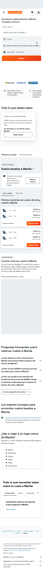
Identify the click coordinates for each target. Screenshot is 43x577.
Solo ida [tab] (19, 193)
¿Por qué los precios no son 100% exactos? (16, 565)
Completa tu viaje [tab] (33, 493)
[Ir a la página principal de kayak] (15, 12)
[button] (3, 12)
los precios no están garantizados (20, 550)
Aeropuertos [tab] (10, 493)
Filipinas (18, 533)
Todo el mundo (28, 531)
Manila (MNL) (11, 509)
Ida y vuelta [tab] (7, 193)
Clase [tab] (20, 493)
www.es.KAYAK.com (8, 531)
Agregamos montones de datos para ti (18, 561)
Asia (37, 531)
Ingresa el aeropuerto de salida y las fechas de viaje (23, 418)
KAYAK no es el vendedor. (13, 557)
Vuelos (19, 531)
